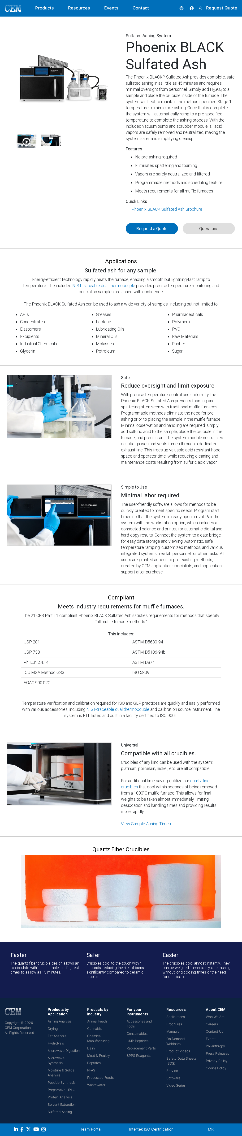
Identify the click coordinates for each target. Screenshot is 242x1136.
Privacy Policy (217, 1061)
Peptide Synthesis (61, 1082)
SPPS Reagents (139, 1055)
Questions (209, 228)
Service (172, 1071)
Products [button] (44, 7)
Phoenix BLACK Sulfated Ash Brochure (167, 209)
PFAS (91, 1070)
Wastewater (96, 1085)
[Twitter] (29, 1130)
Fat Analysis (57, 1036)
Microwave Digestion (64, 1051)
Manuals (172, 1031)
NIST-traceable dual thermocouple (104, 285)
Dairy (91, 1048)
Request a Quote (152, 228)
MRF (212, 1129)
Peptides (94, 1063)
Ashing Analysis (59, 1021)
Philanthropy (215, 1046)
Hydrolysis (56, 1043)
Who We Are (215, 1017)
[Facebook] (23, 1130)
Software (173, 1078)
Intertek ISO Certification (151, 1129)
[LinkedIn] (16, 1130)
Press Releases (217, 1053)
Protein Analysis (60, 1097)
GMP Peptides (137, 1041)
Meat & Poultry (98, 1055)
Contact (141, 7)
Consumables (137, 1033)
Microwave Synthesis (56, 1060)
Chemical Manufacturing (98, 1038)
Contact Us (214, 1031)
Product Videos (178, 1051)
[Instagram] (44, 1130)
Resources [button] (79, 7)
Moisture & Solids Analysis (61, 1072)
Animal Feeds (97, 1021)
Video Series (176, 1085)
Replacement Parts (141, 1048)
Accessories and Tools (139, 1023)
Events (111, 7)
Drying (53, 1029)
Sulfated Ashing (60, 1112)
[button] (178, 8)
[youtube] (36, 1130)
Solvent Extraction (62, 1104)
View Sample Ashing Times (146, 823)
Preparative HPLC (61, 1090)
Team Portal (91, 1129)
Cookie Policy (216, 1068)
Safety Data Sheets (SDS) (181, 1060)
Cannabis (94, 1029)
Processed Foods (100, 1077)
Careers (212, 1024)
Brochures (174, 1024)
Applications (175, 1017)
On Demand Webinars (175, 1041)
